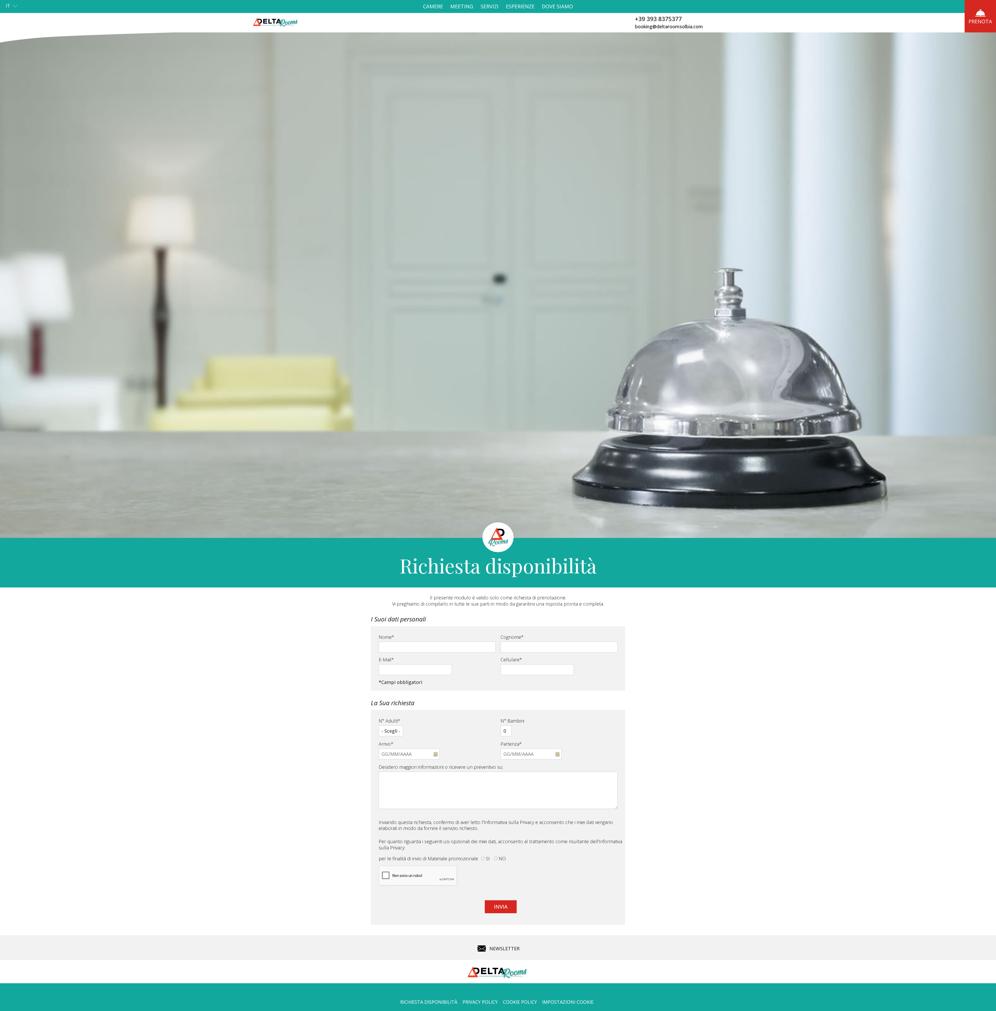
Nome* (386, 637)
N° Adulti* (389, 721)
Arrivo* (386, 744)
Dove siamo (557, 6)
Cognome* (512, 637)
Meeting (461, 6)
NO (502, 858)
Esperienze (520, 6)
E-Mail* (386, 659)
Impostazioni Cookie (567, 1002)
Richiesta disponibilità (428, 1002)
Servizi (490, 6)
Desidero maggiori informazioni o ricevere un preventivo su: (441, 767)
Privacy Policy (480, 1002)
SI (488, 858)
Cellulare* (511, 659)
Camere (433, 6)
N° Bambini (512, 721)
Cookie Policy (520, 1002)
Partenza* (511, 744)
